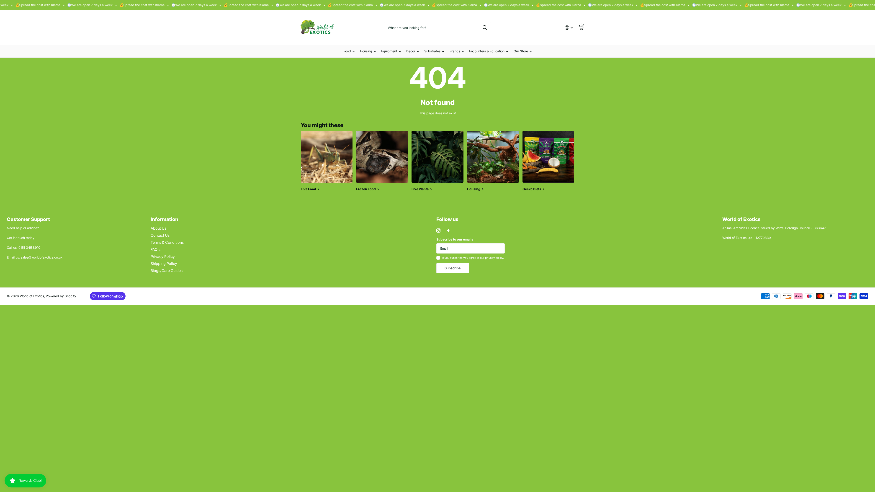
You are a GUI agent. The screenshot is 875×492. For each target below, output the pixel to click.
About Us (158, 228)
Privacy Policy (163, 256)
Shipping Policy (164, 263)
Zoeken (485, 27)
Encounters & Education (486, 51)
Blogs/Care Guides (167, 270)
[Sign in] (568, 28)
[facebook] (448, 230)
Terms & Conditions (167, 242)
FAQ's (155, 249)
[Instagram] (438, 230)
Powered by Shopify (61, 296)
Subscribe (453, 268)
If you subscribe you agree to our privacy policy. (473, 257)
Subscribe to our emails (454, 239)
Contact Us (160, 235)
